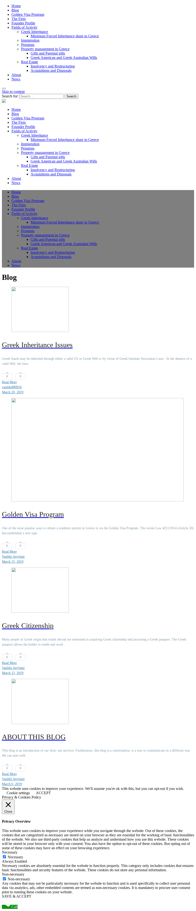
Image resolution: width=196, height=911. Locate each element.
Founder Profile (23, 23)
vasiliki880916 (12, 387)
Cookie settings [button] (18, 793)
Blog (15, 10)
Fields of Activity (24, 27)
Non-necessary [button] (13, 874)
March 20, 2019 (12, 392)
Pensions (27, 45)
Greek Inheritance (34, 32)
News (15, 79)
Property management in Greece (45, 49)
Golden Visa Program (27, 14)
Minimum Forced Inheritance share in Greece (65, 36)
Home (16, 6)
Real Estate (29, 62)
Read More (9, 382)
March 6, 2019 (12, 784)
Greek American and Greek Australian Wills (64, 58)
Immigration (30, 40)
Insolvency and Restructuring (53, 66)
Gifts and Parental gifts (48, 53)
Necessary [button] (9, 852)
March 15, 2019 (12, 561)
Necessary (15, 857)
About (16, 75)
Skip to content (13, 92)
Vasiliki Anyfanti (13, 556)
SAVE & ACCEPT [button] (16, 896)
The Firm (18, 19)
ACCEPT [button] (43, 793)
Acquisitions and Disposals (51, 70)
